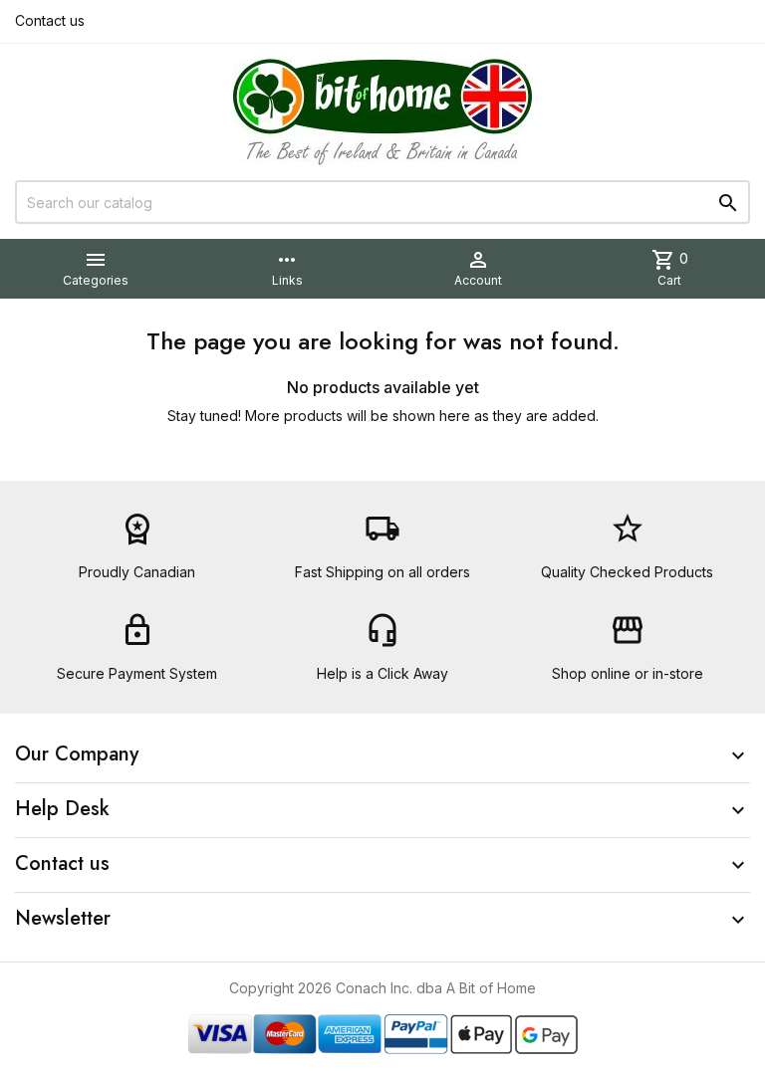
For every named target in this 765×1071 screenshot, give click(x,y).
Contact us (50, 20)
